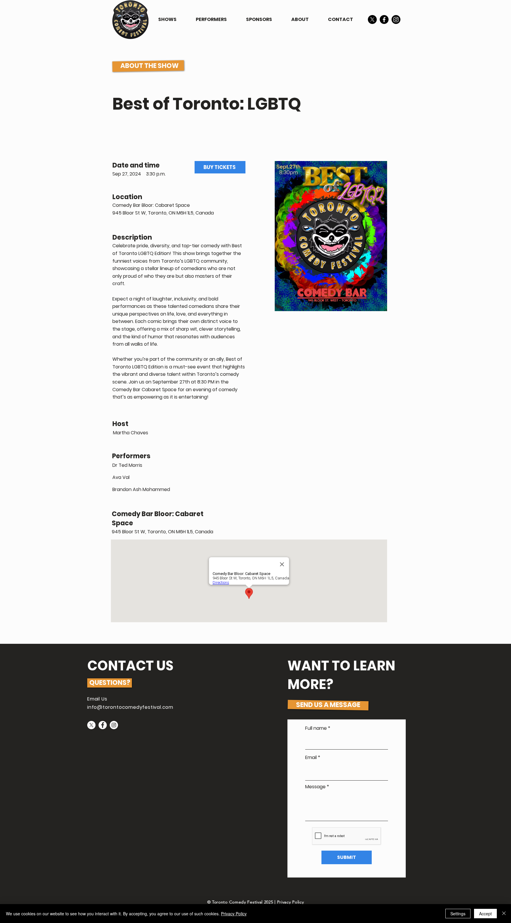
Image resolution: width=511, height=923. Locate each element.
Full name (316, 728)
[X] (372, 19)
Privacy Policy (290, 902)
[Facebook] (384, 19)
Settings (457, 913)
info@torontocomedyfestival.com (130, 707)
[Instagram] (396, 19)
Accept (485, 913)
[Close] (503, 913)
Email (311, 757)
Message (315, 786)
